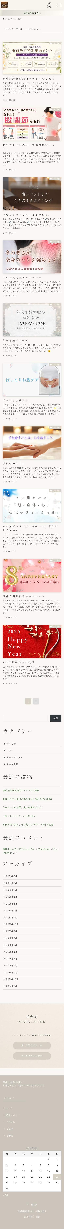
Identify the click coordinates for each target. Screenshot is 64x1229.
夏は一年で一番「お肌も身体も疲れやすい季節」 (28, 799)
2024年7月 (11, 986)
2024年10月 (12, 979)
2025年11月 (12, 924)
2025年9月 (11, 931)
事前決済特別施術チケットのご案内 (21, 790)
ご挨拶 (9, 1128)
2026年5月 (11, 896)
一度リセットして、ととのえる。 (19, 816)
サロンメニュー (15, 757)
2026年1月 (11, 910)
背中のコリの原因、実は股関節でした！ (23, 807)
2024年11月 (12, 972)
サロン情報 (12, 764)
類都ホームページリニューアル (18, 848)
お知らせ (11, 743)
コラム (10, 750)
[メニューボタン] (59, 5)
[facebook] (28, 1204)
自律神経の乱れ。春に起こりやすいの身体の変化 (28, 824)
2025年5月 (11, 951)
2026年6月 (11, 889)
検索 (55, 718)
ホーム (9, 1108)
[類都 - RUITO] (4, 5)
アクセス (10, 1121)
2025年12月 (12, 917)
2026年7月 (11, 883)
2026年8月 (11, 876)
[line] (32, 1204)
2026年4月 (11, 903)
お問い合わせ (41, 1210)
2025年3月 (11, 958)
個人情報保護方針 (25, 1210)
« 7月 (5, 1194)
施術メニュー (13, 1115)
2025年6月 (11, 944)
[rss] (35, 1204)
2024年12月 (12, 965)
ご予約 (9, 1135)
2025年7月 (11, 937)
